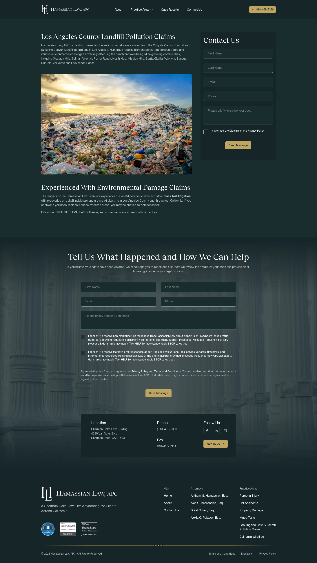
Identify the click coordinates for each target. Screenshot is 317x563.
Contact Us (194, 9)
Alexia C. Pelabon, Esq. (206, 517)
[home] (66, 9)
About (119, 9)
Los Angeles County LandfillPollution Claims (258, 527)
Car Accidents (249, 503)
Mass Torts (247, 517)
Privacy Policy (256, 130)
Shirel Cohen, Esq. (202, 510)
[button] (142, 9)
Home (168, 495)
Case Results (170, 9)
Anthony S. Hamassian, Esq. (209, 495)
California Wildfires (252, 536)
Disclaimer (235, 130)
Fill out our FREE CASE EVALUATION (65, 212)
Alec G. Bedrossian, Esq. (207, 503)
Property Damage (251, 510)
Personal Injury (249, 495)
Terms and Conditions (222, 553)
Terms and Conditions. (168, 371)
